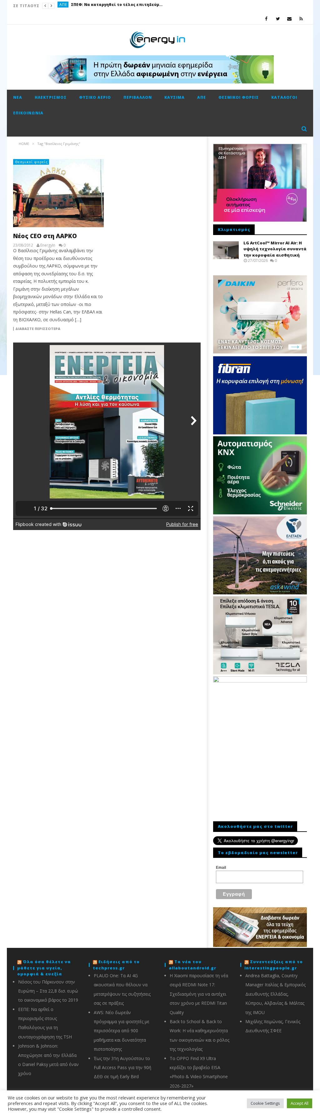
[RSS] (301, 18)
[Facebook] (266, 18)
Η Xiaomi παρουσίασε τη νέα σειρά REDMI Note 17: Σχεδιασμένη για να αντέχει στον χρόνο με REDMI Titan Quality (199, 994)
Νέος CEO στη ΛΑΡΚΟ (45, 236)
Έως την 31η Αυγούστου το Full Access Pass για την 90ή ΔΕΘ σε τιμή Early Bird (122, 1067)
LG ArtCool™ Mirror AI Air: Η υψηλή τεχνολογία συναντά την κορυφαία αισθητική (275, 249)
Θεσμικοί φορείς (238, 97)
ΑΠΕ (201, 97)
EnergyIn (47, 245)
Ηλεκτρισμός (51, 97)
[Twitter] (278, 18)
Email (221, 867)
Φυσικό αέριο (95, 97)
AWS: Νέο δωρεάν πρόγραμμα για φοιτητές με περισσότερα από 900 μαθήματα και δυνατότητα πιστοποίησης (121, 1030)
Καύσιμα (68, 5)
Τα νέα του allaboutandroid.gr (192, 965)
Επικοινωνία (28, 113)
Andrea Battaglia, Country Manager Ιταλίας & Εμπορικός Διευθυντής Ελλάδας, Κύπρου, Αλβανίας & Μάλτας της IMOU (275, 994)
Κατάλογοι (284, 97)
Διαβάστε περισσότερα (37, 329)
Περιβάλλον (137, 97)
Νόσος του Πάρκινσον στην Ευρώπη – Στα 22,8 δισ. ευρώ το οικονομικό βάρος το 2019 (48, 991)
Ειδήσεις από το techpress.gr (116, 965)
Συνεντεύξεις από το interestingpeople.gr (273, 965)
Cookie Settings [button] (265, 1103)
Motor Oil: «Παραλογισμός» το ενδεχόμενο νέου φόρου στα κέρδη (128, 5)
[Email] (289, 18)
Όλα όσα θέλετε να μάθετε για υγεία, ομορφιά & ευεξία (44, 968)
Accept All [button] (299, 1103)
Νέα (17, 97)
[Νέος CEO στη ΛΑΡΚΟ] (58, 193)
